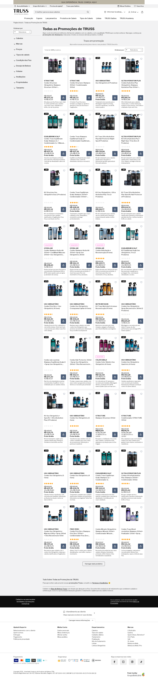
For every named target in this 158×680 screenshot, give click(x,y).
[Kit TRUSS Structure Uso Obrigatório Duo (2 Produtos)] (55, 177)
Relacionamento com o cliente (24, 630)
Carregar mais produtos (94, 564)
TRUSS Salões (111, 18)
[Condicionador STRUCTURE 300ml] (132, 400)
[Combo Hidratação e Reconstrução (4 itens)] (106, 233)
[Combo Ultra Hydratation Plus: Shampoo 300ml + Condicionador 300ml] (132, 458)
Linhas (98, 18)
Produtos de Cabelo (68, 18)
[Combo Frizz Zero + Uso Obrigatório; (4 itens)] (55, 289)
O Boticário (132, 630)
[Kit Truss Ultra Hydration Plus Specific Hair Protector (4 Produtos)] (132, 177)
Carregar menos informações (79, 620)
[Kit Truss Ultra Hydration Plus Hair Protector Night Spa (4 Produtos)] (106, 121)
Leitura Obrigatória (98, 645)
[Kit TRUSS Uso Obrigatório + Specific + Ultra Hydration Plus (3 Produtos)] (55, 400)
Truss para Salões (72, 6)
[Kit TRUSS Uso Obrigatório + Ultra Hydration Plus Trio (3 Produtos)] (106, 177)
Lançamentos (51, 18)
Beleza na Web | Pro (135, 645)
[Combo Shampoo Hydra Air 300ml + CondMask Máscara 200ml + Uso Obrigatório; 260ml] (55, 233)
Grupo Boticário (39, 6)
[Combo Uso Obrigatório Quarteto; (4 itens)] (132, 344)
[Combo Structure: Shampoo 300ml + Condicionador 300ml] (80, 65)
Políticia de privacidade (21, 639)
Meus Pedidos (125, 6)
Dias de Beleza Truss (59, 589)
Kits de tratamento (99, 641)
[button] (63, 97)
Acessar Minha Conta (133, 12)
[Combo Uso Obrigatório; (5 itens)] (80, 400)
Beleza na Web (133, 643)
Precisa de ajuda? (56, 6)
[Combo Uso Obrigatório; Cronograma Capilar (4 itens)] (80, 289)
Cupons (39, 18)
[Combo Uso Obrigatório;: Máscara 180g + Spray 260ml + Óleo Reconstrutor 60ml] (55, 514)
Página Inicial (18, 23)
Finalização (96, 639)
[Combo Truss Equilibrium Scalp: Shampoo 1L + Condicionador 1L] (106, 458)
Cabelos (95, 630)
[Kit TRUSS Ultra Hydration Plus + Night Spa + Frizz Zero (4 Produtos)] (132, 121)
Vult (129, 639)
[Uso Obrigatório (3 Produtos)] (106, 65)
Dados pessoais (63, 630)
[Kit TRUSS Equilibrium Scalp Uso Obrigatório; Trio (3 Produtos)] (132, 233)
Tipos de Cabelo (86, 18)
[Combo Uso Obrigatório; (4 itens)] (80, 458)
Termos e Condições (100, 583)
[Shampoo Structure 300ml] (106, 400)
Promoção (28, 18)
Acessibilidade (22, 6)
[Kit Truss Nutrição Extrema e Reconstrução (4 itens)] (106, 289)
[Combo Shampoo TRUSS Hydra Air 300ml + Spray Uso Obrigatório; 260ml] (80, 233)
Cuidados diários (98, 635)
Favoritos (140, 6)
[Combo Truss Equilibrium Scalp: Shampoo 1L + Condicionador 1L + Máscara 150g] (55, 121)
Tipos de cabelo (97, 633)
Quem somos (18, 633)
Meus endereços (63, 633)
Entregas (16, 635)
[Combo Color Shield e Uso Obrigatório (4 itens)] (106, 344)
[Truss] (20, 12)
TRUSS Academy (127, 18)
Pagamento (17, 637)
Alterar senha (62, 635)
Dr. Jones (131, 641)
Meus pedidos (62, 637)
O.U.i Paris (131, 637)
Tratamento (96, 637)
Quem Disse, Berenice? (136, 635)
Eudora (130, 633)
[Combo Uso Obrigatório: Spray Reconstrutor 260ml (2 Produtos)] (132, 289)
